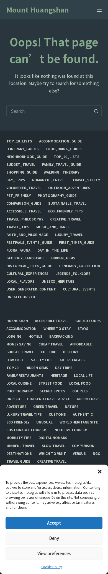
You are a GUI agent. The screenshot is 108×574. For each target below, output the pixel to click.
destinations (19, 453)
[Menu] (99, 9)
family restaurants (24, 375)
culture (48, 352)
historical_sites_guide (29, 266)
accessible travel (51, 321)
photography (19, 391)
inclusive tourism (70, 430)
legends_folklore (72, 273)
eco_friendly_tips (65, 211)
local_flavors (20, 281)
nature (71, 406)
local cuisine (19, 383)
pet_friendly (18, 195)
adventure (16, 406)
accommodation (21, 328)
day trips (64, 367)
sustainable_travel (67, 203)
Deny (54, 538)
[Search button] (96, 110)
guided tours (88, 321)
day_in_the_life (52, 250)
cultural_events (79, 289)
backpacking (61, 336)
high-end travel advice (48, 399)
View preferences (54, 553)
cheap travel (50, 344)
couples (80, 391)
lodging (14, 336)
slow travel (53, 445)
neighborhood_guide (26, 156)
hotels (35, 336)
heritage (58, 375)
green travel (89, 399)
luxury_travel (69, 234)
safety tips (42, 360)
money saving (19, 344)
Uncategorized (20, 297)
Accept (54, 523)
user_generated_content (31, 289)
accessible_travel (23, 211)
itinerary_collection (79, 266)
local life (83, 375)
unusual (44, 422)
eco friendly (17, 422)
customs (57, 414)
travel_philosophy (24, 219)
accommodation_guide (60, 141)
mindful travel (20, 445)
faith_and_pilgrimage (27, 234)
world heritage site (79, 422)
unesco (13, 399)
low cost (15, 360)
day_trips (15, 180)
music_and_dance (53, 227)
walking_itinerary (61, 172)
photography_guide (57, 195)
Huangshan (17, 321)
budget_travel (20, 164)
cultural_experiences (27, 273)
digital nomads (52, 437)
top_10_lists (19, 141)
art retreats (72, 360)
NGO (97, 453)
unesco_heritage (58, 281)
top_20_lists (66, 156)
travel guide (18, 461)
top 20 (12, 367)
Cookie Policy (51, 566)
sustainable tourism (26, 430)
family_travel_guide (61, 164)
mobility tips (19, 437)
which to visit (52, 453)
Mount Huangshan (37, 9)
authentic (83, 414)
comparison (83, 445)
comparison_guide (23, 203)
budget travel (20, 352)
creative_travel (65, 219)
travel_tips (17, 227)
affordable (81, 344)
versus (79, 453)
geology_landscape (25, 258)
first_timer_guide (76, 242)
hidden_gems (63, 258)
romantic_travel (48, 180)
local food (80, 383)
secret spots (52, 391)
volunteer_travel (23, 188)
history (70, 352)
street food (50, 383)
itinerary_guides (22, 149)
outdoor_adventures (69, 188)
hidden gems (36, 367)
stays (83, 328)
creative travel (51, 461)
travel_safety (86, 180)
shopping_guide (21, 172)
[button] (99, 471)
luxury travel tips (24, 414)
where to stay (57, 328)
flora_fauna (18, 250)
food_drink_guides (64, 149)
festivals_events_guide (29, 242)
